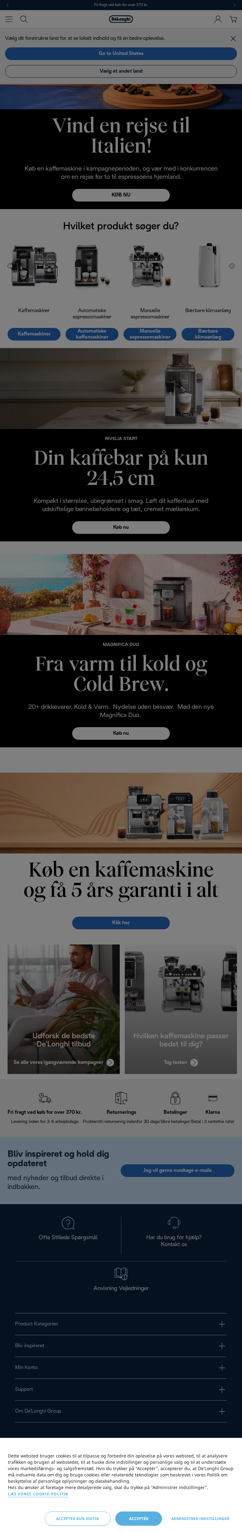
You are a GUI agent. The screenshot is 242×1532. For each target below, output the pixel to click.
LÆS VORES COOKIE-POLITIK (38, 1494)
